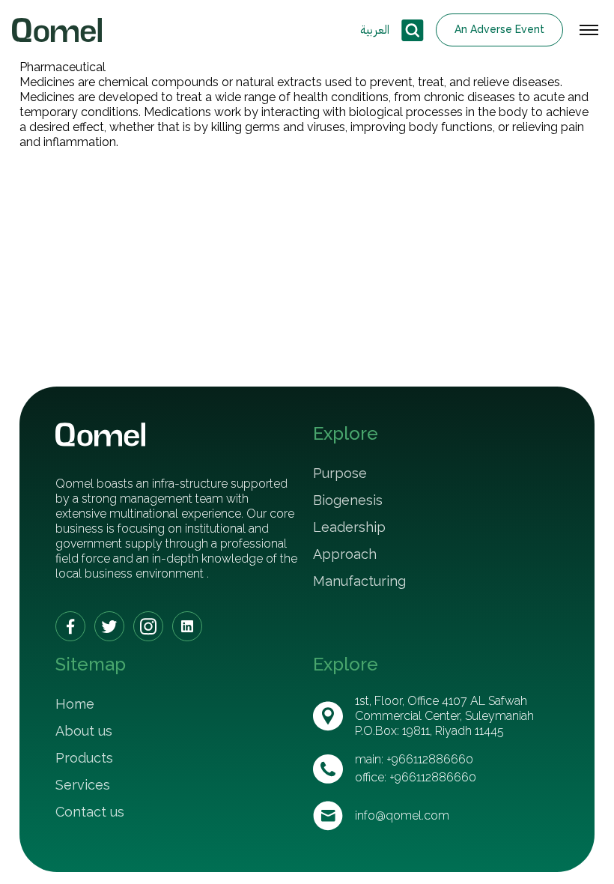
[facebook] (70, 626)
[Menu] (588, 29)
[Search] (412, 30)
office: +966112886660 (415, 777)
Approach (345, 554)
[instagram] (148, 626)
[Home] (57, 30)
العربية (374, 29)
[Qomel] (100, 434)
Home (74, 704)
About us (83, 731)
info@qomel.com (402, 815)
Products (84, 758)
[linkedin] (187, 626)
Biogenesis (348, 500)
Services (82, 785)
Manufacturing (359, 581)
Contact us (89, 812)
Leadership (349, 527)
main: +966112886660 (414, 759)
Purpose (340, 473)
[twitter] (109, 626)
